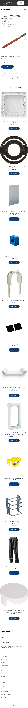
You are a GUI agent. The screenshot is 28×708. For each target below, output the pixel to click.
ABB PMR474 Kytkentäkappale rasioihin (14, 257)
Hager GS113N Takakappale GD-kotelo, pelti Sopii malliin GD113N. (14, 212)
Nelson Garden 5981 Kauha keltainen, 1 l (14, 478)
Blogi (2, 686)
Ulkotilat (3, 673)
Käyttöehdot (4, 691)
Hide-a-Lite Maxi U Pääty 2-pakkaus (14, 344)
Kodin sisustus (11, 56)
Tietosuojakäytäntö (6, 694)
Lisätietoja (7, 66)
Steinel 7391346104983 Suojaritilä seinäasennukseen (14, 522)
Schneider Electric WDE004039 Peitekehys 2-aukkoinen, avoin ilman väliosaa (14, 433)
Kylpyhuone (4, 662)
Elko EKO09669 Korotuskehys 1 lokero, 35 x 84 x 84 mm (14, 121)
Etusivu (3, 23)
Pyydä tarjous (21, 3)
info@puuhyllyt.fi (5, 651)
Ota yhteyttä (4, 689)
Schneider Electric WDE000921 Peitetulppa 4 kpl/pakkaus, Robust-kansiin (14, 611)
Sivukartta (3, 697)
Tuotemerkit (4, 670)
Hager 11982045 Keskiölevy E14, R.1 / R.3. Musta (14, 167)
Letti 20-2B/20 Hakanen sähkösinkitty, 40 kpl (14, 300)
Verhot (3, 676)
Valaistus (18, 56)
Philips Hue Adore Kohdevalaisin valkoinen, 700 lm (14, 388)
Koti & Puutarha (5, 659)
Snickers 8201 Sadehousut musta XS (14, 567)
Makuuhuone (4, 665)
